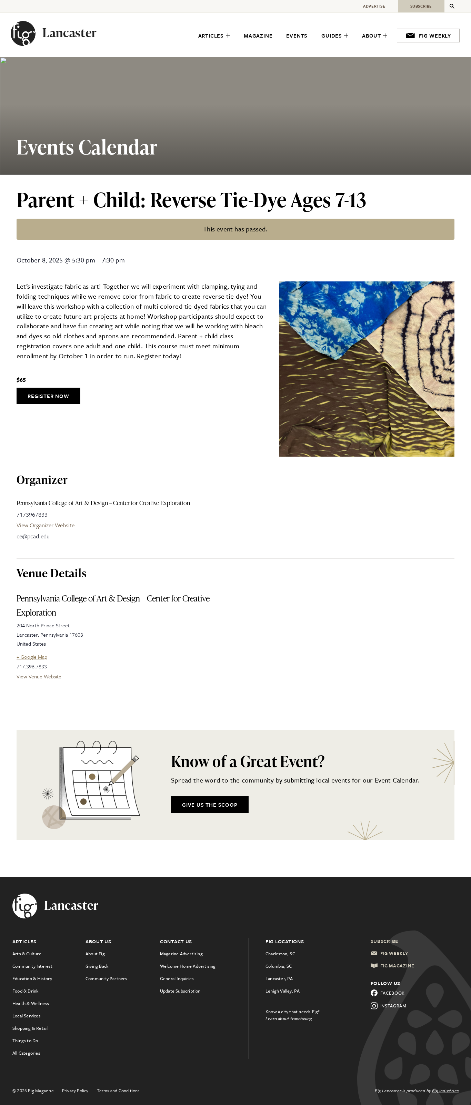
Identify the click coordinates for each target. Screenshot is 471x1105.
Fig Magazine (397, 965)
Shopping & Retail (30, 1028)
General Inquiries (177, 978)
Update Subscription (180, 990)
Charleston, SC (280, 953)
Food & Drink (25, 990)
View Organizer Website (45, 525)
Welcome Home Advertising (188, 966)
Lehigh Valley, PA (282, 990)
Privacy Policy (75, 1090)
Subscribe (385, 941)
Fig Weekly (394, 953)
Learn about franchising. (289, 1018)
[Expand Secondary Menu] (452, 6)
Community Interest (32, 966)
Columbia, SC (278, 966)
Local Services (26, 1015)
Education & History (32, 978)
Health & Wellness (30, 1003)
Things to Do (25, 1040)
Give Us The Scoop (210, 804)
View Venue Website (39, 676)
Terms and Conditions (118, 1090)
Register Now (48, 396)
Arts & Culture (26, 953)
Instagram (393, 1005)
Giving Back (97, 966)
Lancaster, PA (279, 978)
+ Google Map (32, 656)
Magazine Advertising (181, 953)
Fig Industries (445, 1090)
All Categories (26, 1052)
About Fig (95, 953)
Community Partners (106, 978)
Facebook (392, 992)
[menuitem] (214, 36)
